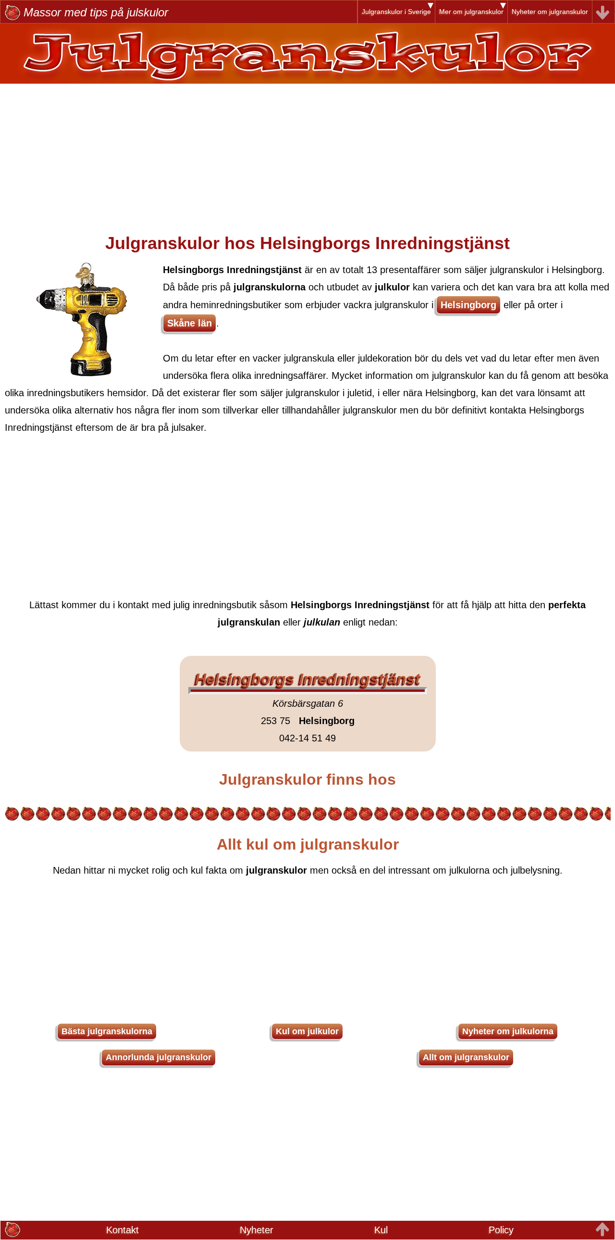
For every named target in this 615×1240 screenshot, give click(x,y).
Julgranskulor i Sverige (396, 11)
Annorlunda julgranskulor (158, 1057)
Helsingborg (468, 305)
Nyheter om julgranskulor (550, 11)
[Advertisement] (307, 151)
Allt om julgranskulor (466, 1057)
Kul (381, 1230)
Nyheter (256, 1230)
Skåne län (189, 323)
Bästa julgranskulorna (107, 1031)
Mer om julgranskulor (471, 11)
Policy (501, 1230)
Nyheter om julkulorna (508, 1031)
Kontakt (122, 1230)
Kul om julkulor (307, 1031)
